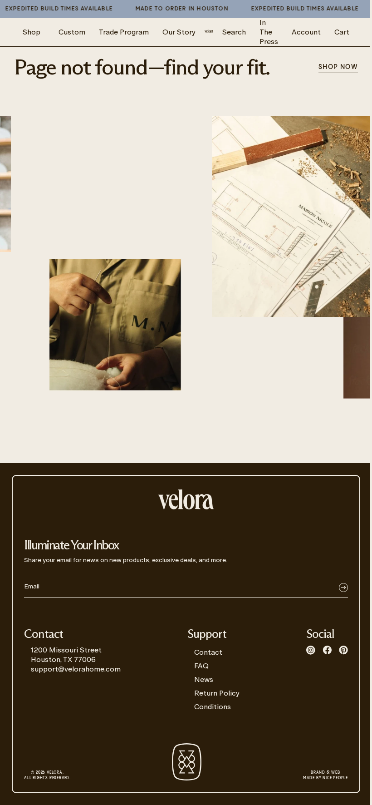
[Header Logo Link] (209, 32)
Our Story (179, 32)
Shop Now (338, 67)
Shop (31, 32)
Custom (72, 32)
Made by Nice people (325, 775)
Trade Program (124, 32)
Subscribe (343, 587)
